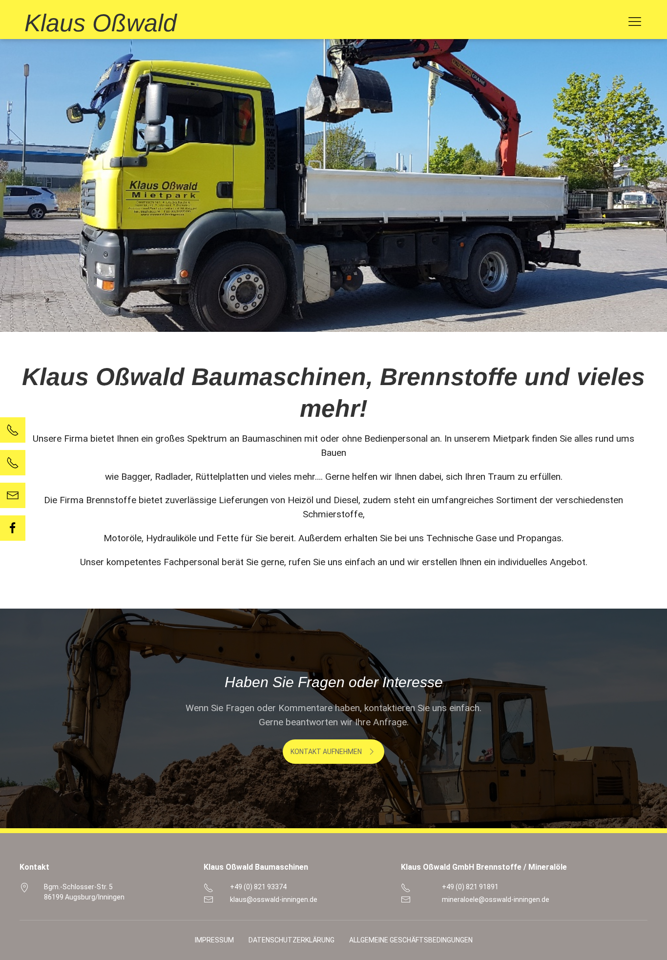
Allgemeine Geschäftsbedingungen (411, 940)
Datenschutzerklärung (291, 940)
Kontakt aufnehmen (326, 752)
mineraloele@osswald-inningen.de (495, 899)
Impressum (214, 940)
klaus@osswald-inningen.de (273, 899)
